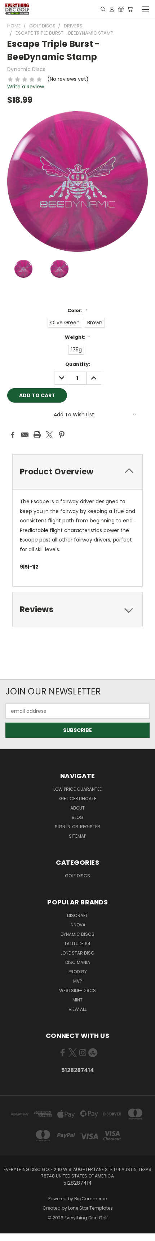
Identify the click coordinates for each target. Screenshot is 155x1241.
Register (90, 827)
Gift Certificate (77, 798)
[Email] (24, 434)
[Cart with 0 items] (130, 9)
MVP (77, 981)
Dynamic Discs (77, 934)
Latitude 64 (77, 943)
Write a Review (25, 86)
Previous (11, 1234)
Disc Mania (77, 962)
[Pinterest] (61, 434)
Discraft (77, 915)
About (77, 808)
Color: (77, 310)
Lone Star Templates (90, 1208)
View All (77, 1009)
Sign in (63, 827)
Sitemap (77, 836)
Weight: (77, 337)
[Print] (37, 434)
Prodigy (77, 972)
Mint (77, 1000)
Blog (77, 817)
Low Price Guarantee (77, 789)
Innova (77, 925)
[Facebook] (12, 434)
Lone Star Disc (77, 953)
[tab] (77, 471)
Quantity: (77, 364)
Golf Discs (77, 876)
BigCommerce (90, 1199)
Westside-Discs (77, 990)
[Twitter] (49, 434)
